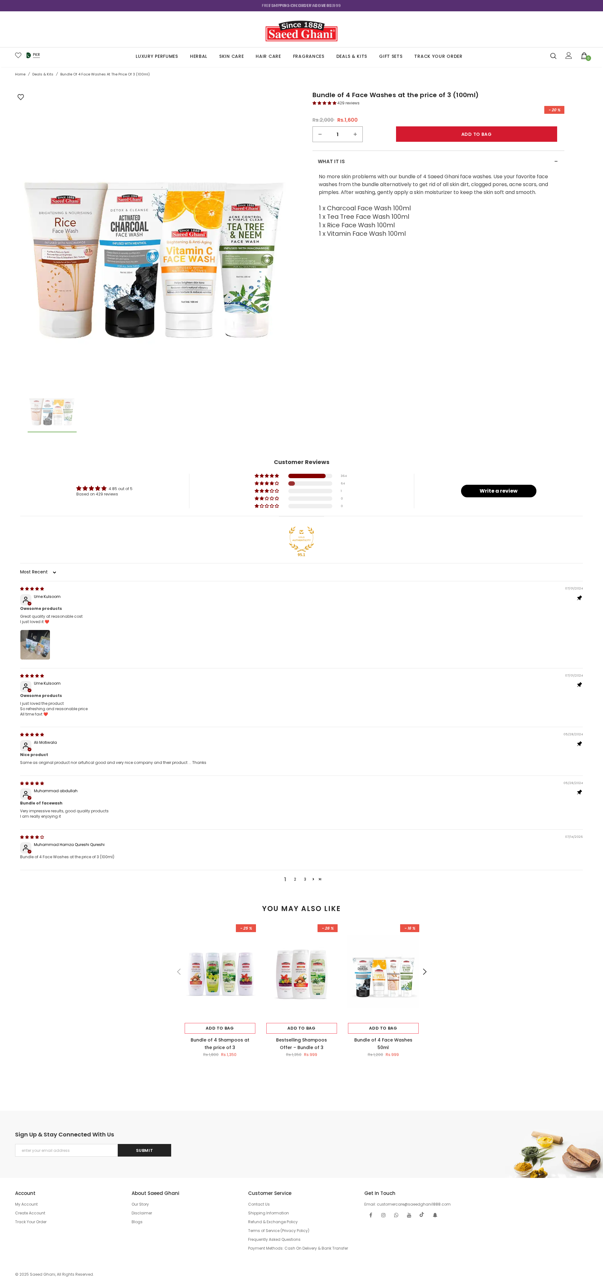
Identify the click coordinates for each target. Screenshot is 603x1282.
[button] (324, 103)
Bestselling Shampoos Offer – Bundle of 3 (301, 1044)
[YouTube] (409, 1214)
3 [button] (305, 879)
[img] (32, 588)
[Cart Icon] (584, 55)
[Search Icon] (553, 55)
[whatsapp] (396, 1214)
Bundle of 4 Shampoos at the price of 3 (220, 1044)
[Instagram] (383, 1214)
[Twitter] (422, 1214)
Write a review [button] (499, 491)
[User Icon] (568, 55)
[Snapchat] (435, 1214)
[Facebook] (370, 1214)
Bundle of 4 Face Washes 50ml (383, 1044)
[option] (301, 5)
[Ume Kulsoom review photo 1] (35, 645)
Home (20, 74)
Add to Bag (220, 1028)
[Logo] (301, 29)
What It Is (438, 162)
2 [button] (295, 879)
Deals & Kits (42, 74)
